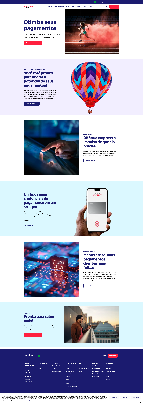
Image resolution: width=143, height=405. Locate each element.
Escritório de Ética (96, 376)
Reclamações (95, 374)
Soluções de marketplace (28, 380)
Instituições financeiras (71, 386)
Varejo (67, 379)
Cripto (67, 368)
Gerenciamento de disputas (56, 372)
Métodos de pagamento (28, 371)
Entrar (117, 2)
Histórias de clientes (84, 368)
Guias (80, 371)
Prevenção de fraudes (57, 365)
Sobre (107, 365)
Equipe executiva (110, 368)
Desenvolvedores (76, 6)
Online (27, 368)
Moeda (40, 368)
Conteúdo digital (70, 371)
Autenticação (55, 368)
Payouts (41, 365)
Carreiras (112, 2)
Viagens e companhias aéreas (71, 382)
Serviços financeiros (71, 374)
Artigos (81, 365)
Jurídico (108, 376)
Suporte (85, 6)
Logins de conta (96, 368)
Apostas (68, 376)
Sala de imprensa (110, 374)
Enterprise (68, 365)
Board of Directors (110, 371)
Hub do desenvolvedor (98, 371)
